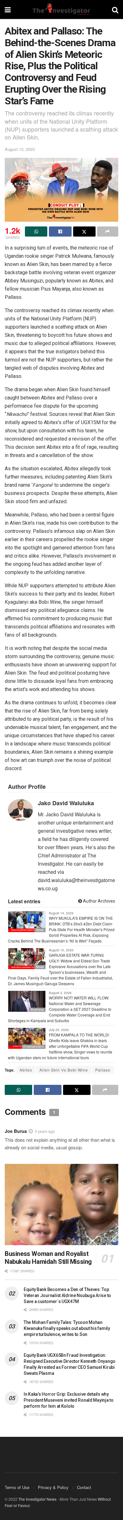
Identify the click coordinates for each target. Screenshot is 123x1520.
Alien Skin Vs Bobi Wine (63, 1069)
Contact (84, 1487)
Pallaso (102, 1069)
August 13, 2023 (20, 149)
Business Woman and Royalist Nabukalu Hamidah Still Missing (48, 1257)
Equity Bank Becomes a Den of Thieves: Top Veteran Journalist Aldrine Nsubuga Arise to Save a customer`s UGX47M (67, 1295)
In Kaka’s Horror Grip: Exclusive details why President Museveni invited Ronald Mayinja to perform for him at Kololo (69, 1400)
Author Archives (98, 901)
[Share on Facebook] (60, 231)
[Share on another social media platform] (107, 231)
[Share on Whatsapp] (36, 231)
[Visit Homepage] (61, 9)
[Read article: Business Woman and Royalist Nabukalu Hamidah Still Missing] (61, 1204)
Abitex (26, 1069)
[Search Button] (115, 9)
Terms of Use (17, 1487)
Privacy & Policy (53, 1487)
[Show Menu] (8, 9)
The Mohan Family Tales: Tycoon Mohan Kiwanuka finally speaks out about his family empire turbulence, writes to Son (67, 1328)
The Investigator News (37, 1499)
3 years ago (45, 1131)
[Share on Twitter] (84, 231)
